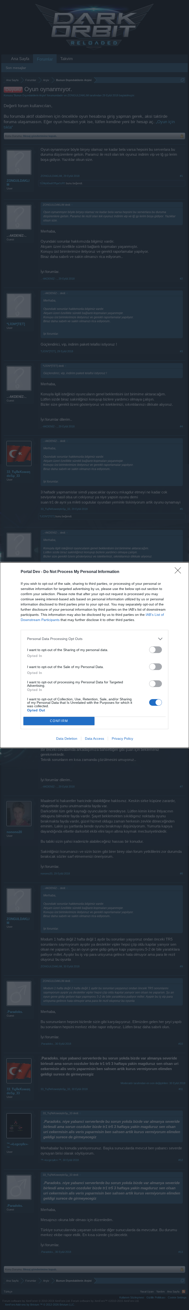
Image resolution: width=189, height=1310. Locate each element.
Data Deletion (66, 738)
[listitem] (94, 638)
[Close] (179, 572)
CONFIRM (59, 721)
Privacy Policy (122, 738)
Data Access (94, 738)
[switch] (155, 649)
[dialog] (94, 655)
